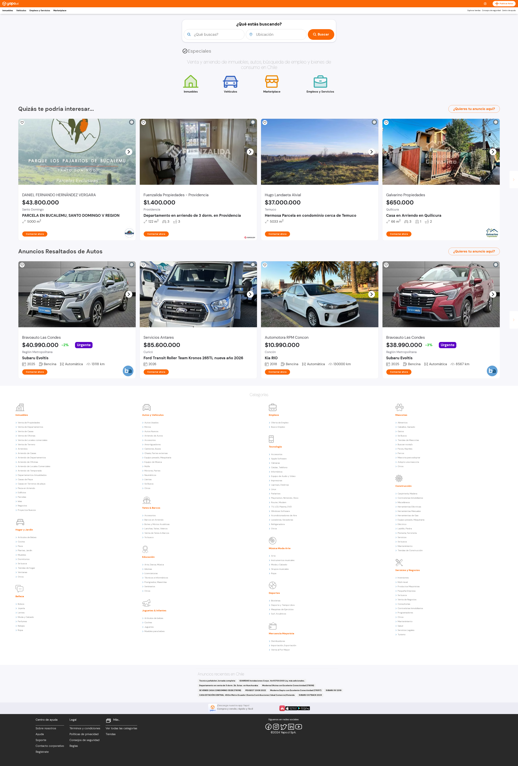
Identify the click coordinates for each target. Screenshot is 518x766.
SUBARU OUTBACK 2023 (310, 695)
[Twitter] (283, 727)
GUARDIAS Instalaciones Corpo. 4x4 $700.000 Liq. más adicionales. (272, 680)
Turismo (401, 634)
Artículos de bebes (153, 618)
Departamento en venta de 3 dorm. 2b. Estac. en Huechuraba (228, 685)
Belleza (20, 596)
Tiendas (111, 734)
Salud (400, 625)
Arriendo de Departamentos (32, 457)
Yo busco (149, 537)
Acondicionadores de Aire (284, 515)
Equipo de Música (153, 462)
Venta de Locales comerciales (32, 440)
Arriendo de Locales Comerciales (34, 466)
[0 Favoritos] (143, 122)
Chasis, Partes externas (156, 453)
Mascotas (401, 415)
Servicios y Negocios (407, 570)
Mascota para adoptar (409, 457)
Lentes (21, 612)
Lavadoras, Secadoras (282, 519)
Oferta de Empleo (280, 422)
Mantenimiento (405, 546)
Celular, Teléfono (279, 467)
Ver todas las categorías (121, 728)
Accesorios (150, 440)
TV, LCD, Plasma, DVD (281, 506)
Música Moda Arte (280, 548)
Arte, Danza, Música (154, 564)
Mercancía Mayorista (281, 633)
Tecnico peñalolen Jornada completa (217, 680)
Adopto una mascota (408, 462)
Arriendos (23, 448)
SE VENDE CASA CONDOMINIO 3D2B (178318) (220, 690)
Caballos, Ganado (406, 427)
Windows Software (280, 511)
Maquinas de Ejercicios (282, 609)
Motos (147, 427)
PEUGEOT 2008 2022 (255, 690)
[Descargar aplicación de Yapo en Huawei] (282, 708)
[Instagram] (276, 727)
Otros (21, 576)
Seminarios (149, 586)
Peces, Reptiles (405, 448)
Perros (401, 453)
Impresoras (276, 480)
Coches (148, 622)
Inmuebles (7, 10)
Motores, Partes (152, 470)
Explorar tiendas (474, 10)
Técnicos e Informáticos (156, 577)
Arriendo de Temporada (30, 470)
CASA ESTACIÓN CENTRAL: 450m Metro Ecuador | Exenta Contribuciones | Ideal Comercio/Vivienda (246, 695)
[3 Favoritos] (22, 122)
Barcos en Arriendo (153, 519)
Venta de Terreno (26, 444)
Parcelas (22, 497)
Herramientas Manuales (409, 511)
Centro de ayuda (509, 10)
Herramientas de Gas (408, 515)
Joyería (21, 608)
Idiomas (148, 569)
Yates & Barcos (151, 507)
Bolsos (21, 604)
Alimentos (403, 422)
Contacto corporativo (50, 746)
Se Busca (148, 483)
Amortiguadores (152, 444)
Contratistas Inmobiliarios (410, 497)
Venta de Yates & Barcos (156, 533)
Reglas (73, 746)
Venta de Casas (25, 431)
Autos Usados (151, 422)
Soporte (41, 740)
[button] (128, 151)
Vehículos (21, 10)
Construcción (403, 486)
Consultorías (404, 604)
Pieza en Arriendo (26, 488)
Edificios (22, 492)
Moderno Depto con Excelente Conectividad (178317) (295, 690)
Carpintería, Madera (407, 493)
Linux (273, 489)
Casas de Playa (25, 479)
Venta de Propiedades (29, 422)
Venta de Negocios (407, 599)
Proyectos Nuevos (27, 510)
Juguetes (149, 627)
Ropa (20, 630)
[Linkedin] (291, 727)
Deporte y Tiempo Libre (283, 605)
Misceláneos (404, 502)
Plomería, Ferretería (407, 533)
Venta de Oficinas (26, 435)
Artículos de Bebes (27, 537)
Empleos (274, 415)
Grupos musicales (280, 569)
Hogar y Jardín (24, 529)
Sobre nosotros (46, 728)
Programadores (405, 612)
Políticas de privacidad (83, 734)
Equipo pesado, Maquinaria (157, 457)
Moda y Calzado (26, 617)
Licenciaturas (151, 573)
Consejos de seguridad (491, 10)
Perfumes (22, 621)
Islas (20, 501)
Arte (273, 555)
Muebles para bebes (154, 631)
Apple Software (279, 458)
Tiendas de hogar (26, 568)
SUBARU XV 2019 (333, 690)
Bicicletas (275, 600)
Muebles (22, 554)
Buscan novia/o (405, 444)
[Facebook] (268, 727)
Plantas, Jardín (25, 550)
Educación (148, 557)
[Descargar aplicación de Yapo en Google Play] (304, 708)
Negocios (22, 505)
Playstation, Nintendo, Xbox (284, 497)
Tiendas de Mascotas (408, 440)
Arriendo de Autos (153, 435)
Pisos (20, 546)
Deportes (274, 593)
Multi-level (403, 582)
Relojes (21, 625)
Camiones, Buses (152, 448)
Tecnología (275, 446)
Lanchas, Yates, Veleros (156, 528)
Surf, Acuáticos (278, 613)
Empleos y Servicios (40, 10)
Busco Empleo (278, 427)
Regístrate (42, 752)
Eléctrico (402, 524)
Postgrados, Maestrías (155, 582)
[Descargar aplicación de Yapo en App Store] (291, 708)
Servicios (402, 537)
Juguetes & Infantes (154, 610)
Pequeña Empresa (406, 590)
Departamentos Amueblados (32, 475)
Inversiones (403, 577)
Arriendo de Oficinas (28, 462)
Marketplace (59, 10)
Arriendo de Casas (27, 453)
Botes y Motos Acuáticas (157, 524)
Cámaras (275, 463)
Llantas (148, 479)
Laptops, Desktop (280, 484)
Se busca (22, 563)
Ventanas (22, 572)
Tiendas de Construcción (410, 550)
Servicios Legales (406, 630)
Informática (276, 471)
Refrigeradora (278, 524)
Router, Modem (278, 502)
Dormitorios (24, 559)
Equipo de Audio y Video (283, 476)
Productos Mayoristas (409, 586)
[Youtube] (298, 727)
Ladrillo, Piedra (405, 528)
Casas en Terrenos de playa (31, 483)
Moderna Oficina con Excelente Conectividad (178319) (288, 685)
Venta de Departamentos (30, 427)
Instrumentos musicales (282, 560)
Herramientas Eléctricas (409, 506)
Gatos (401, 431)
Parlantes (275, 493)
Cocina (21, 541)
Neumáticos (150, 475)
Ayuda (40, 734)
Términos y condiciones (84, 728)
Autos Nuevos (151, 431)
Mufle (147, 466)
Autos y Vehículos (153, 415)
